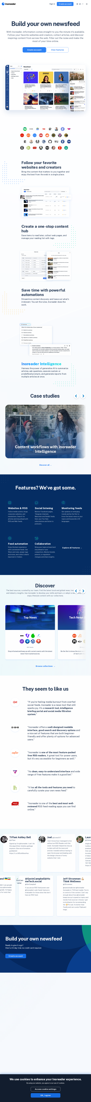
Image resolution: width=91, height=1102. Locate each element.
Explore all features (71, 548)
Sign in (52, 4)
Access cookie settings (45, 1089)
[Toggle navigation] (86, 4)
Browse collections (44, 666)
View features (57, 50)
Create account (65, 4)
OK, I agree (45, 1095)
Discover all (44, 465)
